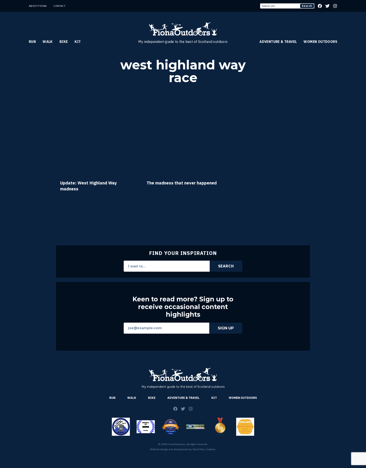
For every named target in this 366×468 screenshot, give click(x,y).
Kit (78, 41)
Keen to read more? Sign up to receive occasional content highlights (183, 306)
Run (32, 41)
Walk (48, 41)
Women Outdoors (320, 41)
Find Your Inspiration (183, 253)
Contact (59, 5)
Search (307, 5)
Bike (64, 41)
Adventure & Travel (278, 41)
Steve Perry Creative (204, 449)
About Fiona (38, 5)
